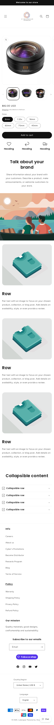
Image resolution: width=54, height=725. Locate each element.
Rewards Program (14, 561)
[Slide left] (3, 94)
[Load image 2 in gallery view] (27, 94)
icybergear (22, 720)
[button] (5, 16)
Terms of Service (14, 574)
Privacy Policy (12, 604)
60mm (8, 125)
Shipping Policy (13, 598)
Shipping (5, 109)
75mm (21, 125)
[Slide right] (51, 94)
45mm (35, 125)
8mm (7, 119)
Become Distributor (15, 555)
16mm (32, 119)
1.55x (19, 119)
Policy (9, 584)
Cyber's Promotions (15, 549)
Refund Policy (12, 610)
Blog (8, 568)
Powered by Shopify (35, 720)
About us (10, 542)
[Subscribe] (42, 647)
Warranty (10, 591)
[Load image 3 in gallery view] (41, 94)
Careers (9, 536)
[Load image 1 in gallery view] (13, 94)
